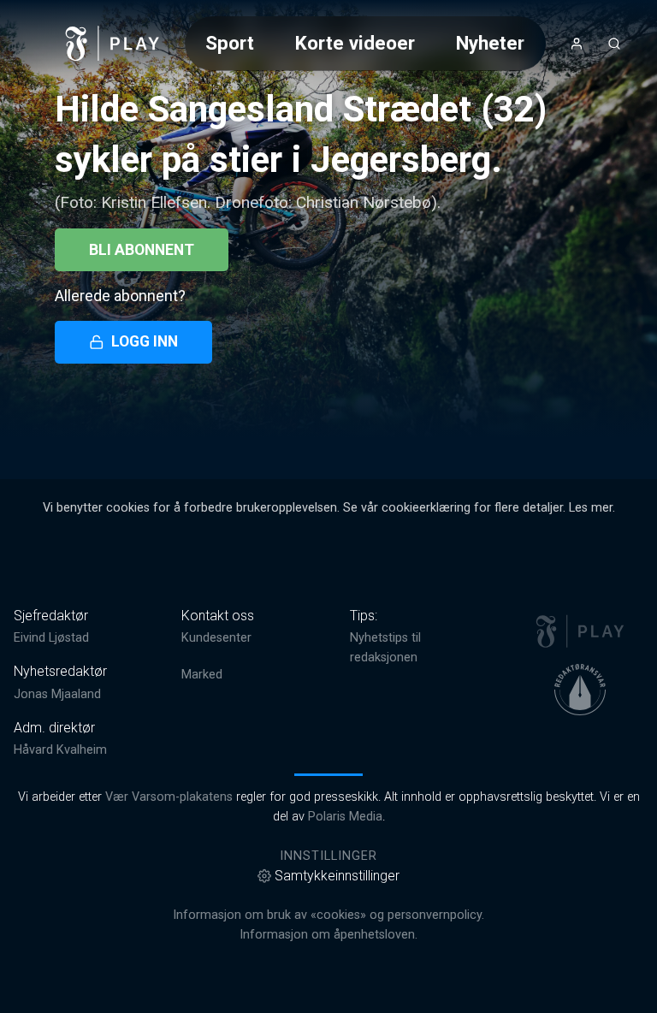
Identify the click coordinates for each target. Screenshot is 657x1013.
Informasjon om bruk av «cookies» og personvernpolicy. (328, 915)
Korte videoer (355, 43)
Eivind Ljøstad (51, 638)
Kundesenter (216, 638)
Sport (229, 43)
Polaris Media (345, 816)
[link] (113, 43)
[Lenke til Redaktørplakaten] (580, 689)
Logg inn (144, 341)
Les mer (591, 508)
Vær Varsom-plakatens (169, 797)
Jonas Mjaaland (57, 694)
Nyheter (490, 43)
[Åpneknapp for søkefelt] (614, 44)
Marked (201, 674)
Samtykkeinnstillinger (337, 876)
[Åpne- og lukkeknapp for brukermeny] (576, 44)
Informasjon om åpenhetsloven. (328, 934)
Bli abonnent (141, 249)
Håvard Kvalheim (60, 750)
